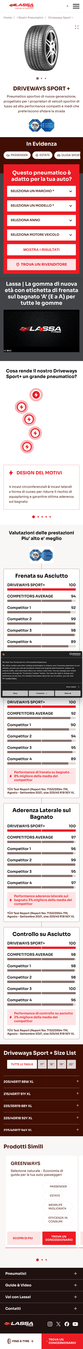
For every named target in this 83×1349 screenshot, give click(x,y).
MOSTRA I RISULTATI (41, 250)
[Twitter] (58, 1324)
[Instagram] (50, 1324)
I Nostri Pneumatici (30, 17)
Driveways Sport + (60, 17)
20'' (71, 1064)
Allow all (68, 693)
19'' (61, 1064)
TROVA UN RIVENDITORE (44, 264)
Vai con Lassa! (18, 1297)
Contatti (13, 1308)
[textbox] (41, 191)
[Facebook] (66, 1324)
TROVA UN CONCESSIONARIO (59, 1238)
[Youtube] (75, 1324)
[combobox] (41, 191)
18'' (52, 1064)
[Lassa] (21, 6)
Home (8, 17)
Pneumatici (15, 1273)
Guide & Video (18, 1285)
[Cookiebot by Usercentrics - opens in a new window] (71, 654)
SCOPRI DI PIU (27, 1241)
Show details (71, 687)
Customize (40, 693)
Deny (15, 693)
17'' (42, 1064)
